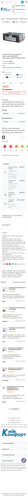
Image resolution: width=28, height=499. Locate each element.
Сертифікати (7, 22)
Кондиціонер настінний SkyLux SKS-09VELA (17, 288)
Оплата (16, 22)
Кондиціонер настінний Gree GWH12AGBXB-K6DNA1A (15, 348)
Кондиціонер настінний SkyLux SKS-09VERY (17, 328)
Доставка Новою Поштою (12, 167)
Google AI (20, 77)
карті (15, 177)
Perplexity (20, 74)
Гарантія (24, 22)
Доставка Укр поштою (12, 181)
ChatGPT (9, 74)
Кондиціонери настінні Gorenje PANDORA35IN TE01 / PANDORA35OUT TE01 (15, 388)
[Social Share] (3, 83)
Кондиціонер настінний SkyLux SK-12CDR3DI (17, 308)
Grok (9, 77)
